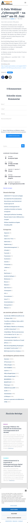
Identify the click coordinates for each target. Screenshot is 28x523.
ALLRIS (5, 390)
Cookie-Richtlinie (8, 521)
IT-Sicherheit (7, 264)
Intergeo (10, 171)
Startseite (6, 359)
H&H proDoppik (8, 364)
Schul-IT (6, 299)
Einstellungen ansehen (14, 517)
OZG (5, 293)
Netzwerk (6, 284)
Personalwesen (8, 296)
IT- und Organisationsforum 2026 (16, 183)
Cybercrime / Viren (8, 238)
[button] (26, 490)
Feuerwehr (6, 253)
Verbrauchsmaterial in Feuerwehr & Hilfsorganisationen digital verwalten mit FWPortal (12, 463)
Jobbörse (6, 267)
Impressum (20, 521)
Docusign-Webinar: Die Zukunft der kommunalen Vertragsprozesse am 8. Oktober (12, 429)
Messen (6, 281)
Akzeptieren (14, 509)
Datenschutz (15, 521)
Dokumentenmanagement (10, 247)
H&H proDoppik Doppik (9, 376)
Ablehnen (14, 513)
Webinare (10, 72)
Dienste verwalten (13, 505)
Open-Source (7, 287)
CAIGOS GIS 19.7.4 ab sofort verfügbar (13, 195)
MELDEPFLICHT (7, 382)
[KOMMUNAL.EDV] (7, 2)
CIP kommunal (7, 362)
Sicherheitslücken (8, 302)
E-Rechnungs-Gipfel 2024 (10, 337)
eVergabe (6, 250)
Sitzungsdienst (7, 305)
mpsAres (6, 370)
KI (4, 270)
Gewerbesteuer (8, 393)
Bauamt (6, 235)
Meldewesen (7, 279)
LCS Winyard (7, 396)
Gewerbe (6, 261)
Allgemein (6, 233)
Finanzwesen (7, 256)
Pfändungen (7, 385)
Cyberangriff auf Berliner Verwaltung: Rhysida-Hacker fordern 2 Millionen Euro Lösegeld (14, 217)
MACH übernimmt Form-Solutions (12, 351)
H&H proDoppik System (9, 373)
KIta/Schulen (7, 273)
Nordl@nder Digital (13, 158)
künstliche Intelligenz (9, 276)
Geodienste (7, 258)
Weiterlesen (11, 448)
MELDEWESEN (7, 379)
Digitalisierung (7, 244)
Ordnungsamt (7, 290)
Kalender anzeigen (7, 188)
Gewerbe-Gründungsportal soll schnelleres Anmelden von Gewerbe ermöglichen (13, 209)
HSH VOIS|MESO (8, 367)
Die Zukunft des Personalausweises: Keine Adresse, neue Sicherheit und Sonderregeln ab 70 (13, 201)
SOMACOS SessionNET (9, 387)
